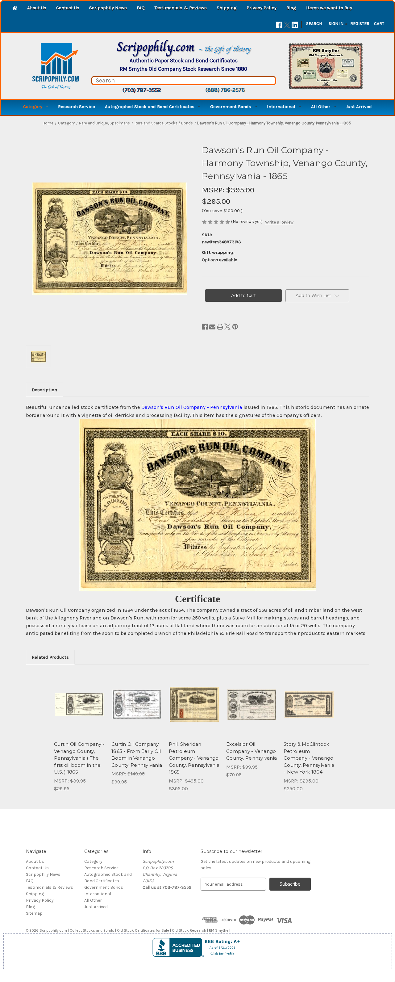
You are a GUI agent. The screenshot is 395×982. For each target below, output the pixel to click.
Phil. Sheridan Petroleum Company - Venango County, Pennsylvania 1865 (194, 758)
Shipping (227, 7)
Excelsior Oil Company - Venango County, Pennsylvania (251, 751)
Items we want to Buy (329, 7)
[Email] (212, 326)
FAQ (141, 7)
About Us (36, 7)
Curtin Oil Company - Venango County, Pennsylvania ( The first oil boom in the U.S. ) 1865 (79, 758)
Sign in (336, 23)
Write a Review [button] (279, 222)
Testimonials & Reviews (181, 7)
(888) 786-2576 (225, 89)
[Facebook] (279, 25)
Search (314, 23)
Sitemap (34, 913)
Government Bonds (230, 106)
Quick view (79, 698)
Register (359, 23)
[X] (287, 25)
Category (32, 106)
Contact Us (67, 7)
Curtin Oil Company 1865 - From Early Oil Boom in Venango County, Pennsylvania (136, 754)
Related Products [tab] (50, 657)
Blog (291, 7)
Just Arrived (359, 106)
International (281, 106)
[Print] (220, 326)
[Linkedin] (295, 25)
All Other (320, 106)
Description (44, 389)
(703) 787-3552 (141, 89)
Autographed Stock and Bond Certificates (149, 106)
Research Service (76, 106)
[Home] (14, 8)
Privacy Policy (261, 7)
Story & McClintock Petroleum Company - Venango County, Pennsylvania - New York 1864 (309, 758)
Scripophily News (108, 7)
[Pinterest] (235, 326)
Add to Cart (79, 709)
